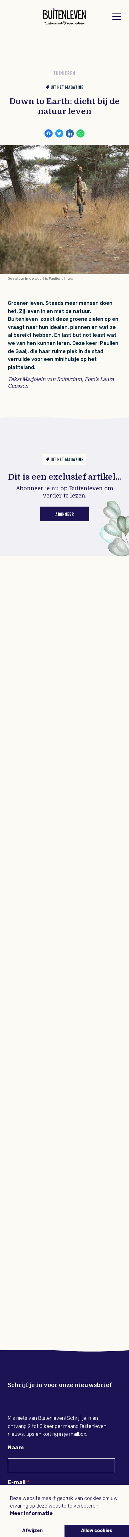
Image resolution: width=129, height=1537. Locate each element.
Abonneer (64, 514)
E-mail (17, 1482)
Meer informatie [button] (31, 1513)
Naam (16, 1447)
